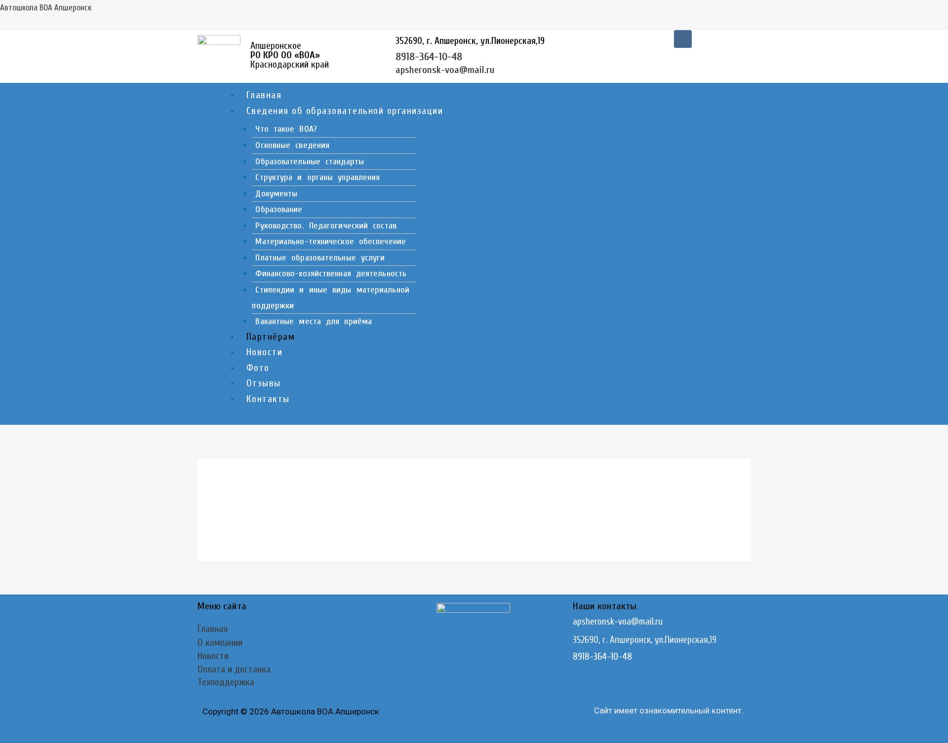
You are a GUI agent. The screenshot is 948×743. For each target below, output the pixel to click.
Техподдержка (226, 682)
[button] (494, 111)
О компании (220, 642)
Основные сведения (292, 145)
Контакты (268, 399)
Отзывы (263, 383)
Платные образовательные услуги (320, 258)
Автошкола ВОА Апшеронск (45, 7)
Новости (264, 352)
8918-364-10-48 (428, 56)
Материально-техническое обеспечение (330, 241)
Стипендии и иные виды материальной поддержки (330, 298)
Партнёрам (270, 336)
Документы (276, 193)
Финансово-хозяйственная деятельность (330, 273)
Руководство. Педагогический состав (325, 226)
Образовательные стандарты (309, 161)
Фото (258, 367)
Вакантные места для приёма (313, 321)
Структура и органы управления (317, 177)
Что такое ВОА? (285, 129)
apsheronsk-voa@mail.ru (445, 69)
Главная (264, 95)
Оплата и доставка (234, 669)
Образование (278, 209)
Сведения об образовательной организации (344, 110)
